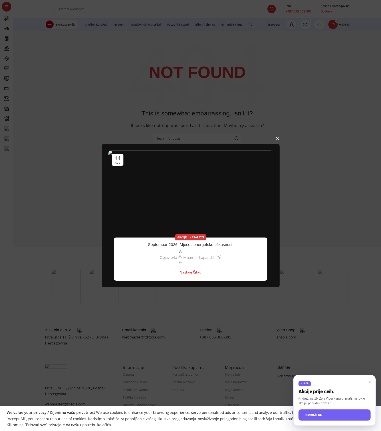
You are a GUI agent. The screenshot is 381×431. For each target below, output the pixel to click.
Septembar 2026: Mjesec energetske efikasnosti (190, 244)
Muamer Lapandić (198, 257)
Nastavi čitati (191, 272)
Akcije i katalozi (190, 237)
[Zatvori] (277, 138)
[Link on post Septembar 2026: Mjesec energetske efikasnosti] (190, 197)
